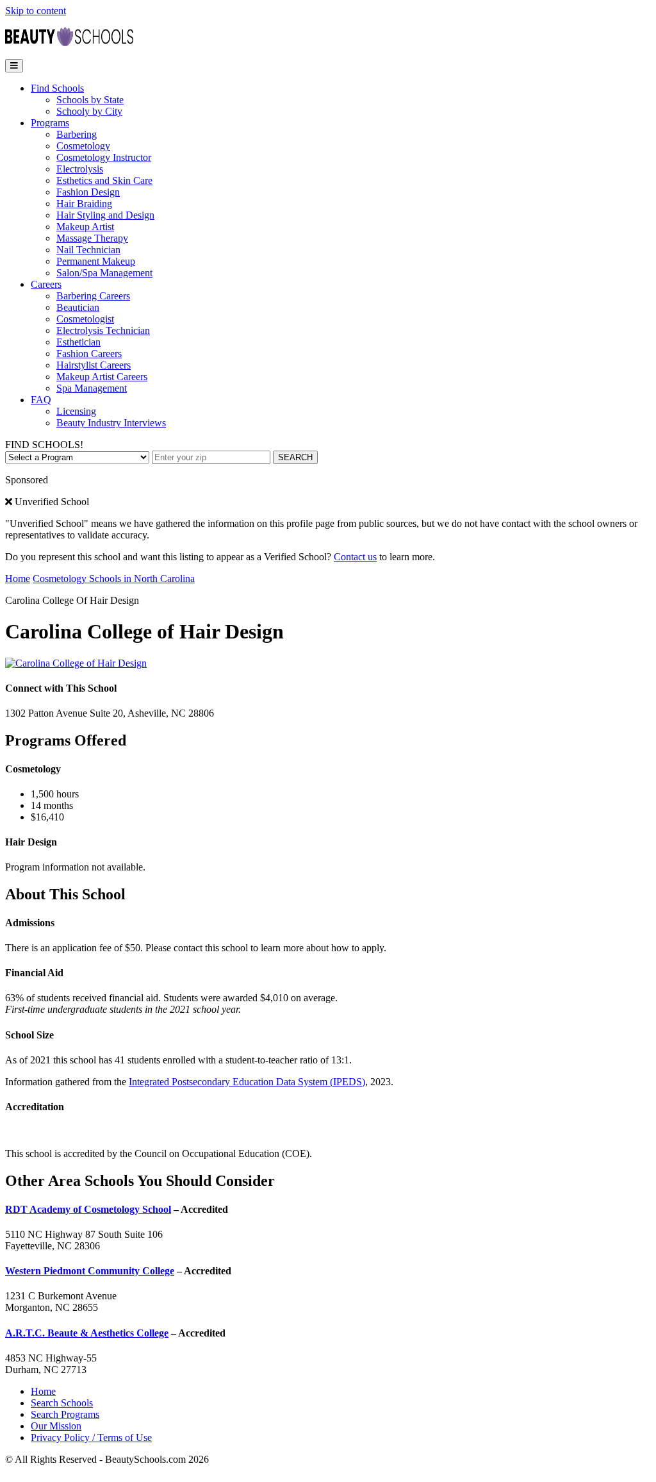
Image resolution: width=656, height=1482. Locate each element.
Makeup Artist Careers (101, 376)
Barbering (76, 134)
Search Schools (62, 1402)
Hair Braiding (84, 203)
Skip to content (35, 10)
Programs (50, 122)
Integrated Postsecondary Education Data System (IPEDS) (247, 1081)
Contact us (355, 556)
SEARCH (295, 457)
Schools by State (90, 99)
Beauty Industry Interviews (111, 422)
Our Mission (56, 1425)
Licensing (76, 411)
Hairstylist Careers (93, 365)
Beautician (77, 307)
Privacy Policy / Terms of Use (91, 1437)
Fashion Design (88, 192)
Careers (46, 284)
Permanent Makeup (95, 261)
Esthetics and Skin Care (104, 180)
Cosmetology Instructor (103, 157)
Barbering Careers (93, 295)
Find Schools (57, 88)
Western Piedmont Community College (89, 1270)
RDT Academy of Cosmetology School (88, 1209)
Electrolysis (79, 168)
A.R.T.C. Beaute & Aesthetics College (86, 1333)
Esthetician (78, 342)
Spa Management (91, 388)
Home (17, 578)
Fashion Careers (89, 353)
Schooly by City (89, 111)
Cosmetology (83, 145)
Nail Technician (88, 249)
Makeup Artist (85, 226)
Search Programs (65, 1414)
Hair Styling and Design (105, 215)
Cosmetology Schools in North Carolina (114, 578)
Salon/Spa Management (104, 272)
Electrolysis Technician (103, 330)
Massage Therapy (92, 238)
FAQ (41, 399)
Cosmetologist (85, 318)
